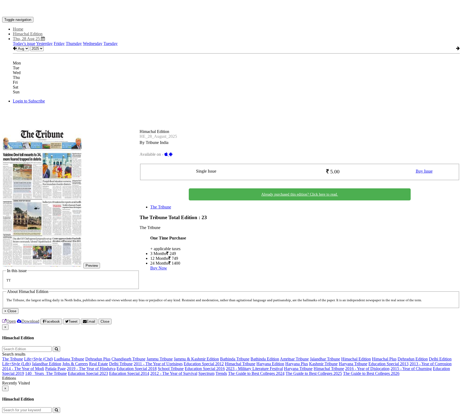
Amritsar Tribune (294, 359)
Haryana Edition (270, 363)
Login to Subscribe (29, 101)
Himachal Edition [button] (28, 34)
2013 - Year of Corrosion (431, 363)
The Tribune (160, 207)
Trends (221, 373)
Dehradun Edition (413, 359)
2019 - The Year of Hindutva (91, 368)
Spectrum (206, 373)
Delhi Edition (440, 359)
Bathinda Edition (265, 359)
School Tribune (171, 368)
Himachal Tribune (240, 363)
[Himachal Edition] (231, 9)
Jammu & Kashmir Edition (196, 359)
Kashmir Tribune (323, 363)
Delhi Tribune (121, 363)
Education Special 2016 (205, 368)
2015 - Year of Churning (411, 368)
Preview (92, 266)
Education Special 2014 (129, 373)
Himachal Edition (356, 359)
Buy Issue (424, 171)
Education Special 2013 (388, 363)
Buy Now (158, 268)
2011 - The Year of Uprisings (158, 363)
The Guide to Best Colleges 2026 (371, 373)
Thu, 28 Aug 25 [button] (27, 38)
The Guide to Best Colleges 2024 (256, 373)
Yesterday (44, 43)
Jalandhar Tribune (325, 359)
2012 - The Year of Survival (173, 373)
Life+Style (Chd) (38, 359)
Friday (59, 43)
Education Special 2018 (137, 368)
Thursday (74, 43)
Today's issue (24, 43)
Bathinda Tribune (234, 359)
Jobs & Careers (75, 363)
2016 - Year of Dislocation (367, 368)
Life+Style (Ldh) (16, 363)
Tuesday (110, 43)
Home (18, 29)
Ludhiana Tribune (69, 359)
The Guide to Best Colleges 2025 (314, 373)
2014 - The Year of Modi (23, 368)
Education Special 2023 (88, 373)
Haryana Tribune (353, 363)
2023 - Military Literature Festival (254, 368)
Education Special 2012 (204, 363)
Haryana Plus (296, 363)
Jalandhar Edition (46, 363)
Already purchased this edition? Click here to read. (299, 194)
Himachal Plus (384, 359)
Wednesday (92, 43)
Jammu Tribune (160, 359)
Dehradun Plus (97, 359)
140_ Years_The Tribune (46, 373)
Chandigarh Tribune (128, 359)
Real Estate (98, 363)
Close (105, 321)
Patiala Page (55, 368)
